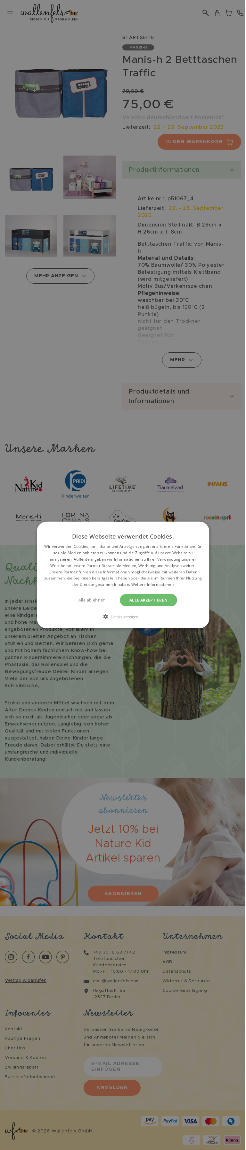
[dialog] (123, 575)
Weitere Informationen (152, 584)
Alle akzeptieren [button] (148, 600)
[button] (123, 616)
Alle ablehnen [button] (92, 600)
